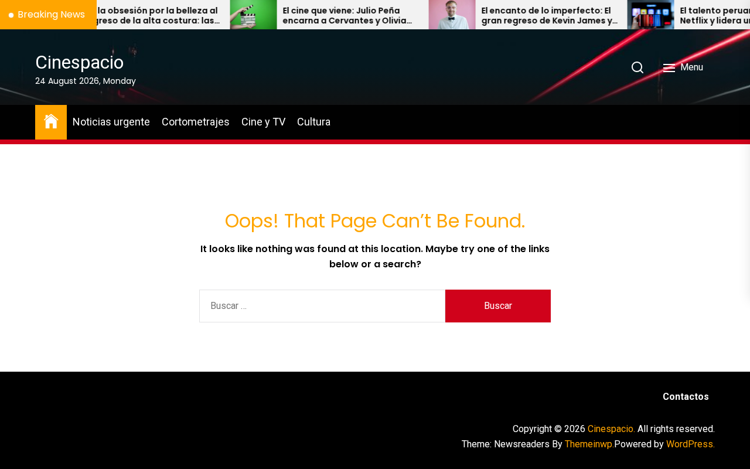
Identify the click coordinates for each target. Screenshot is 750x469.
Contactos (686, 396)
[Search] (637, 67)
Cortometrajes (196, 121)
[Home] (51, 120)
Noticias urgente (111, 121)
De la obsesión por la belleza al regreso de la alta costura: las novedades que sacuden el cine (140, 16)
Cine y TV (263, 121)
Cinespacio (79, 62)
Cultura (313, 121)
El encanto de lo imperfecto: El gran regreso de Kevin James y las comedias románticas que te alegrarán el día (535, 16)
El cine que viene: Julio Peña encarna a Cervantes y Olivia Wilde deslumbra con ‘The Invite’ (333, 16)
